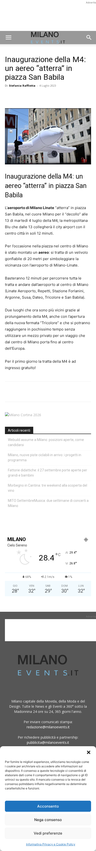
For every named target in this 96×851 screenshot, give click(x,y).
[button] (88, 752)
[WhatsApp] (32, 97)
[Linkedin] (44, 97)
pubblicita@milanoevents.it (48, 742)
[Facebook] (10, 97)
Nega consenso (48, 819)
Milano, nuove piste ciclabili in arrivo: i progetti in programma (44, 457)
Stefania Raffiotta (22, 85)
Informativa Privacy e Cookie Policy (50, 844)
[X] (21, 97)
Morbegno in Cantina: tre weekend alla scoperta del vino (47, 487)
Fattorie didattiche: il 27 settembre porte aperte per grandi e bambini (47, 472)
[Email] (55, 97)
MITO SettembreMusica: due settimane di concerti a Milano (48, 503)
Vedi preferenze (48, 833)
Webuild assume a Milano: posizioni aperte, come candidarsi (46, 442)
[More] (67, 97)
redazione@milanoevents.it (48, 727)
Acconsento (48, 806)
